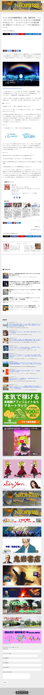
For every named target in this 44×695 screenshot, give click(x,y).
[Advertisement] (22, 43)
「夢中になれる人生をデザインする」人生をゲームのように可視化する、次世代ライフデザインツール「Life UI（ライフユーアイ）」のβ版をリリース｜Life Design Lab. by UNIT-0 (35, 213)
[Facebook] (17, 198)
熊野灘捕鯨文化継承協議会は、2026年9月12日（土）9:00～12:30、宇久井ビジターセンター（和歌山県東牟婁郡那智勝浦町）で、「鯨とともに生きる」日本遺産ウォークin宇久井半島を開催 (25, 363)
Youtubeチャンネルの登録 (7, 456)
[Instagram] (20, 198)
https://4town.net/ (15, 194)
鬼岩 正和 (39, 229)
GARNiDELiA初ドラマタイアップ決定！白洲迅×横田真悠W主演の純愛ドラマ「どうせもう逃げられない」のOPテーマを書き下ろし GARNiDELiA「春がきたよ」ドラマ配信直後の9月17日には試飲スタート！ (24, 283)
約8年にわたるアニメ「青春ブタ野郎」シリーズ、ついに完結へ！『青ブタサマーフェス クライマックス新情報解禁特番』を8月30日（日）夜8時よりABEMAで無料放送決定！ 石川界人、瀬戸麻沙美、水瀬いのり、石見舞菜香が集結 (25, 325)
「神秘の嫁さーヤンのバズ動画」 (16, 426)
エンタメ (13, 30)
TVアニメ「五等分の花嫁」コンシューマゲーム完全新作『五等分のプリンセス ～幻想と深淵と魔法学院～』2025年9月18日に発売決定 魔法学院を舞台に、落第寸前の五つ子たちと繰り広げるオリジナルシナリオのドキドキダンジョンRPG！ (17, 214)
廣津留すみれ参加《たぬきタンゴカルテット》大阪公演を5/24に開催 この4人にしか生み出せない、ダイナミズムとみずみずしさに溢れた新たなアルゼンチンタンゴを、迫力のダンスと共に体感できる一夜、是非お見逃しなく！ (26, 213)
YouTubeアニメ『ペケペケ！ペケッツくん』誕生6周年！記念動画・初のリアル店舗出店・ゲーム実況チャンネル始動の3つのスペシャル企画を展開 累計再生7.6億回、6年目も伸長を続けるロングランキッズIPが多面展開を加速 (25, 387)
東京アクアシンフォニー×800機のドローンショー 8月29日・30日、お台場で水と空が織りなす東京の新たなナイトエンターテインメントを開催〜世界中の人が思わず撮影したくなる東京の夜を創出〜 (25, 356)
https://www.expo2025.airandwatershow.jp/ (12, 88)
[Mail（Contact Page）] (14, 198)
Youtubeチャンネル (6, 426)
